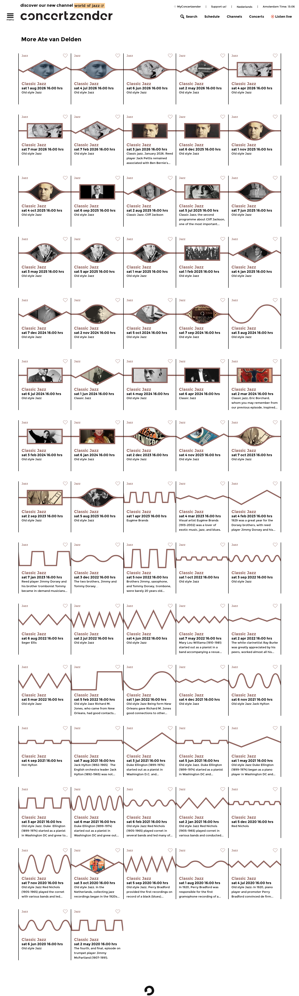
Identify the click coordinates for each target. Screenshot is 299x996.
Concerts (256, 16)
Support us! (218, 6)
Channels (234, 16)
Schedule (212, 16)
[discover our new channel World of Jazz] (89, 5)
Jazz (25, 55)
